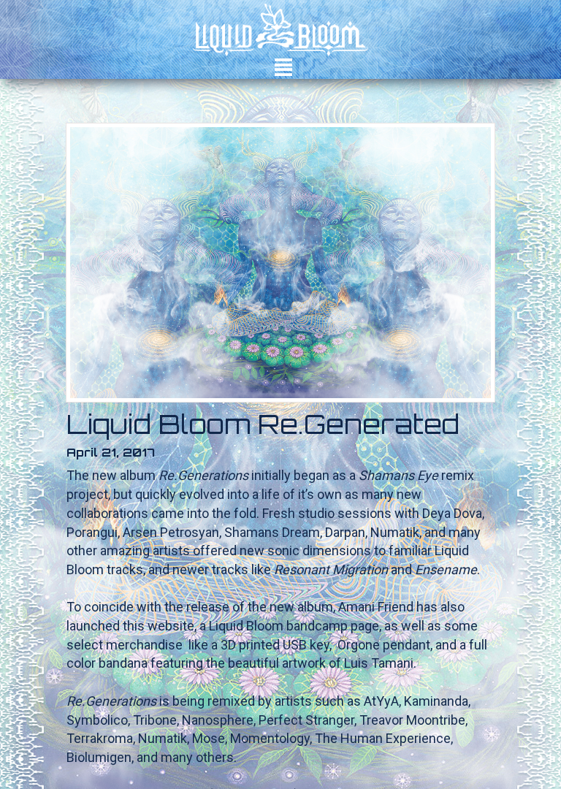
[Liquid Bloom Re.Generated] (280, 263)
